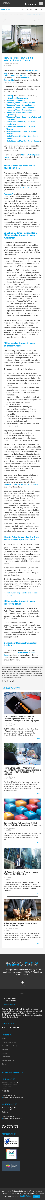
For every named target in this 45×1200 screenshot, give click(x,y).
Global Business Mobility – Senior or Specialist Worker (20, 122)
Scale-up (9, 95)
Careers (4, 1053)
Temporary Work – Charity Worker (20, 107)
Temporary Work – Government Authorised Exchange (23, 118)
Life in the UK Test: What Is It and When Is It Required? (27, 10)
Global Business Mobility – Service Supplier (23, 141)
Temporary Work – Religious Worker (20, 109)
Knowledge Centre (20, 14)
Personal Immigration (9, 1042)
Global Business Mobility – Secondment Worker (22, 137)
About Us (5, 1049)
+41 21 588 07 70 (9, 1116)
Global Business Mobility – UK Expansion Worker (22, 132)
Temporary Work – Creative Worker (20, 102)
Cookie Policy (25, 1196)
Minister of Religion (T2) (15, 100)
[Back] (22, 20)
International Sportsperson (17, 98)
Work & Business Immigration (11, 1046)
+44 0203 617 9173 (9, 1095)
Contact (4, 1064)
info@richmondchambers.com (13, 1097)
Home (10, 14)
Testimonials (6, 1057)
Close (36, 1196)
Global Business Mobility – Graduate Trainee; (20, 127)
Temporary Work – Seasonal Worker (20, 105)
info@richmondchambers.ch (12, 1118)
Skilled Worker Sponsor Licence (16, 75)
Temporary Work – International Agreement (19, 113)
